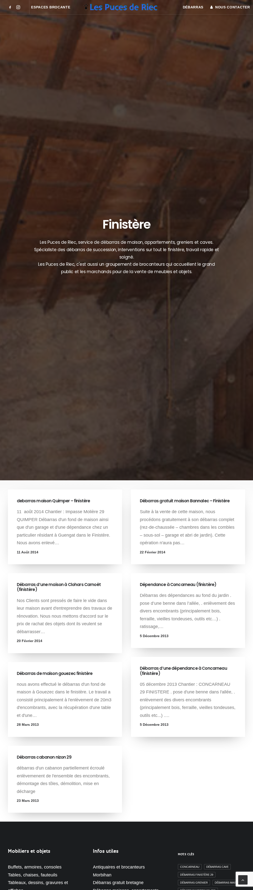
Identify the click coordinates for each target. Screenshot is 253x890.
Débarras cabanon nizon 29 (44, 757)
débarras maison (228, 882)
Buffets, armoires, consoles (35, 867)
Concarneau (189, 866)
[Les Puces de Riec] (126, 7)
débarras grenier (194, 882)
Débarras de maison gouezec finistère (54, 673)
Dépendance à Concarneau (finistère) (178, 584)
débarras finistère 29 (196, 874)
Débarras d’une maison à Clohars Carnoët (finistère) (59, 587)
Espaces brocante (50, 7)
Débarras (193, 7)
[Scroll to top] (243, 879)
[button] (11, 7)
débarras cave (217, 866)
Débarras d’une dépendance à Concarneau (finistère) (183, 670)
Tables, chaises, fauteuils (32, 874)
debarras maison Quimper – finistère (53, 501)
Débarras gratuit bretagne (118, 882)
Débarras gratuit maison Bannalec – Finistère (185, 501)
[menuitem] (11, 7)
